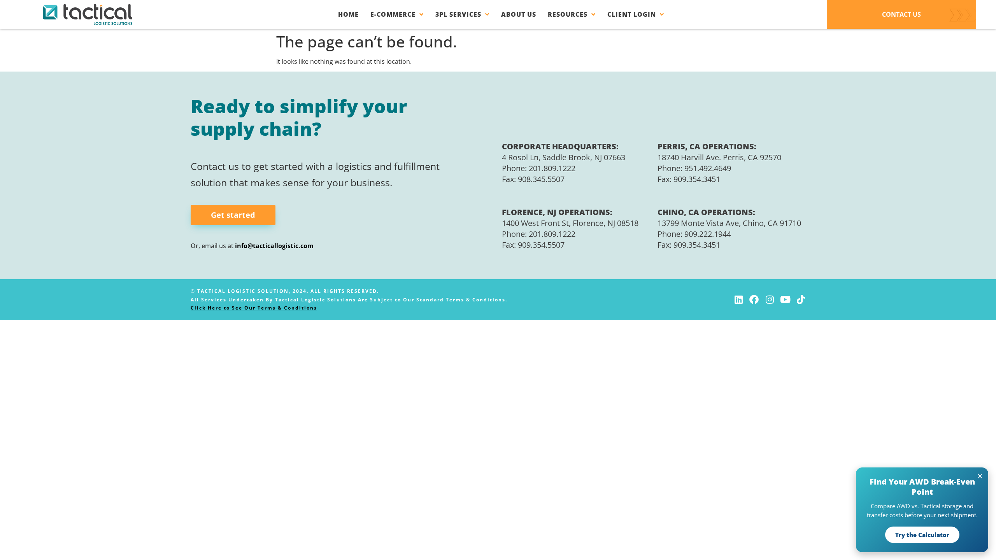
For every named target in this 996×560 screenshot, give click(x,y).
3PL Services (458, 14)
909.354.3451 (696, 179)
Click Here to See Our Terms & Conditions (254, 307)
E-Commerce (393, 14)
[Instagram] (769, 299)
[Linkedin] (738, 299)
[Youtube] (785, 299)
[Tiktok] (800, 299)
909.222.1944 (707, 234)
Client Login (631, 14)
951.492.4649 (707, 168)
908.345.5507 (541, 179)
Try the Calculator (922, 535)
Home (348, 14)
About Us (518, 14)
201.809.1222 (552, 168)
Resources (567, 14)
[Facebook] (754, 299)
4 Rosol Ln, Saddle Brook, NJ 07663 (563, 157)
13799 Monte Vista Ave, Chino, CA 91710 (729, 223)
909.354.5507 (541, 245)
